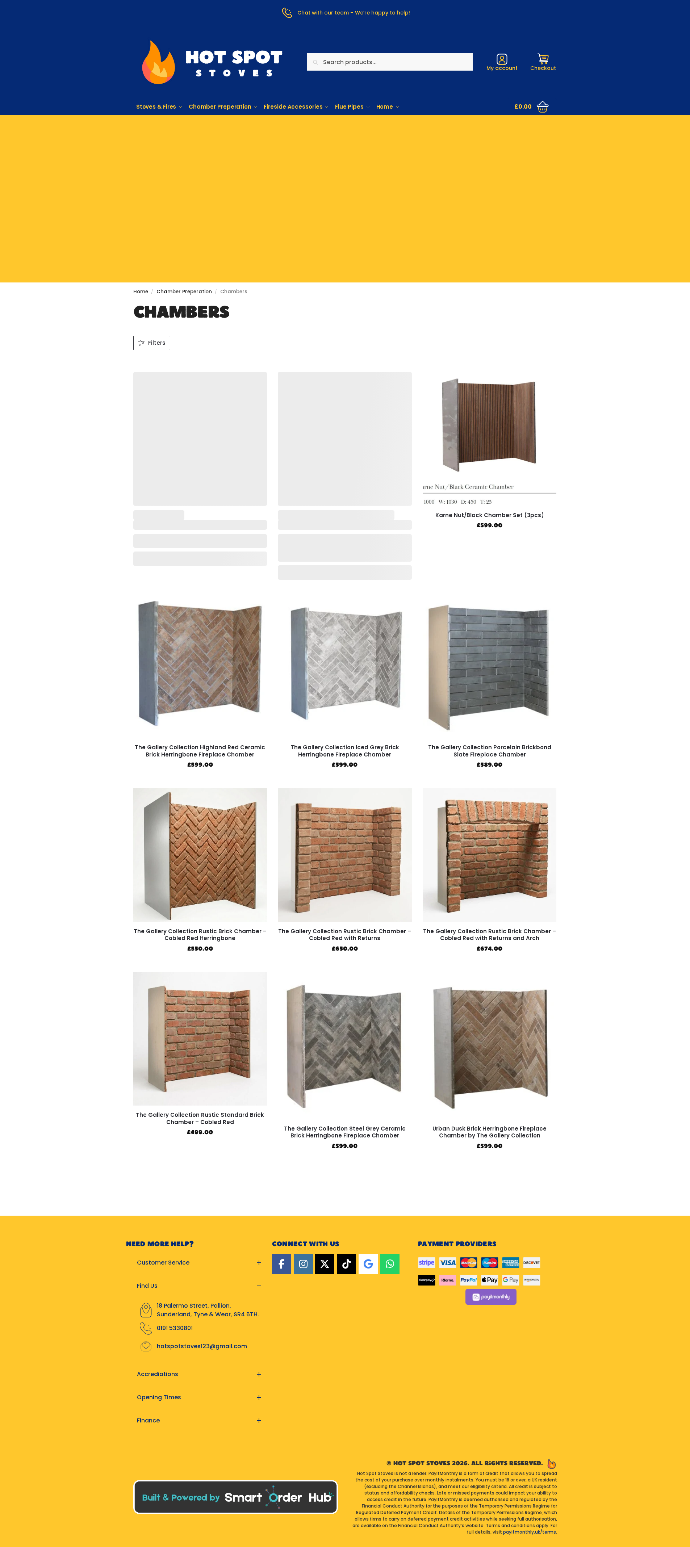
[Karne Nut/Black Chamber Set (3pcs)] (490, 439)
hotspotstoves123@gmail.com (202, 1346)
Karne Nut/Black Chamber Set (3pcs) (489, 515)
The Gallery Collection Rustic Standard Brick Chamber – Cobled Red (200, 1118)
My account (502, 68)
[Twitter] (324, 1264)
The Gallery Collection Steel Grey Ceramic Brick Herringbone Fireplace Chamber (345, 1132)
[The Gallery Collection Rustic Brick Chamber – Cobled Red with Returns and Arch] (490, 855)
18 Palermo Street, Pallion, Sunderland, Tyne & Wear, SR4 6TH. (208, 1309)
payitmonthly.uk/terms (529, 1532)
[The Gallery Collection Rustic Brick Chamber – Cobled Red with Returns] (345, 855)
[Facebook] (281, 1264)
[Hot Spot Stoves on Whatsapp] (390, 1264)
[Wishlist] (256, 382)
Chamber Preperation (184, 291)
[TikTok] (346, 1264)
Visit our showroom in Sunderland (345, 160)
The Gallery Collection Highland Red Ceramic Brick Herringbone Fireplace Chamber (200, 751)
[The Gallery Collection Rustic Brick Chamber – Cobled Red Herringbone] (200, 855)
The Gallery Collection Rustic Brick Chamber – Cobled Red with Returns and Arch (489, 935)
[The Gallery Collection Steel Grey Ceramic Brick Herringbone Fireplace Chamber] (345, 1045)
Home (140, 291)
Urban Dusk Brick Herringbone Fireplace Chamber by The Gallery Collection (489, 1132)
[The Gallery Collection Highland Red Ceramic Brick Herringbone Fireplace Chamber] (200, 664)
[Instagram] (303, 1264)
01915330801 (345, 138)
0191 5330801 (175, 1328)
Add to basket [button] (490, 541)
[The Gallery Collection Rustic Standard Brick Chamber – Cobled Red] (200, 1039)
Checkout (543, 68)
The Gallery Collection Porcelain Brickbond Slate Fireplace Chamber (489, 751)
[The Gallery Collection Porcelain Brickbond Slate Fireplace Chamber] (490, 664)
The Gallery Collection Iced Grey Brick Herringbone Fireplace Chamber (344, 751)
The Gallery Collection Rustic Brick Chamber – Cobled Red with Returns (344, 935)
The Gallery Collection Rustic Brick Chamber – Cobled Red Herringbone (200, 935)
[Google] (368, 1264)
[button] (532, 106)
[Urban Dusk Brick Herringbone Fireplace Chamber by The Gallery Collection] (490, 1045)
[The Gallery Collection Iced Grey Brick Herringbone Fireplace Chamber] (345, 664)
